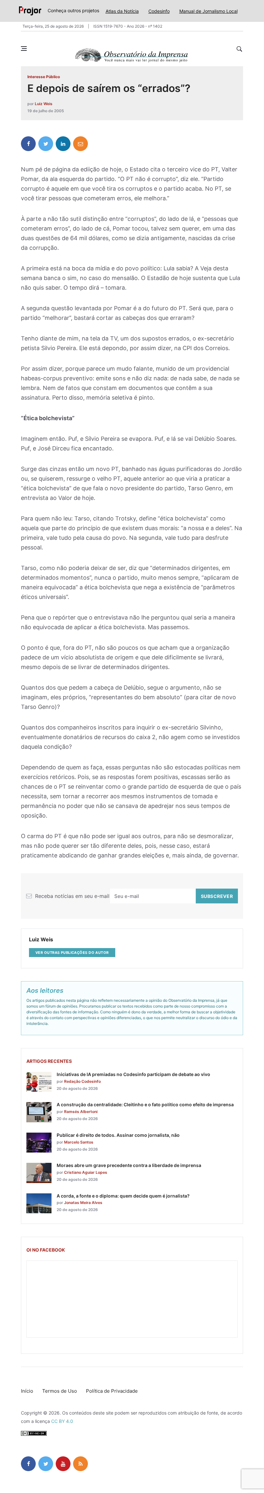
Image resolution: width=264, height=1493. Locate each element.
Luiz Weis (43, 103)
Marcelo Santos (78, 1142)
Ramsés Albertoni (81, 1111)
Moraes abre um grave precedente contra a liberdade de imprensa (129, 1165)
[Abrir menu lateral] (24, 48)
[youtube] (63, 1463)
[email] (80, 143)
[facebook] (28, 143)
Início (27, 1391)
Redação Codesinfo (82, 1081)
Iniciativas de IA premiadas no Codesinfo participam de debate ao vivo (133, 1074)
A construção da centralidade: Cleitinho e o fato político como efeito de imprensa (145, 1104)
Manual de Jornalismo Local (208, 11)
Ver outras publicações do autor (72, 952)
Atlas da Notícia (122, 11)
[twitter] (45, 143)
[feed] (80, 1463)
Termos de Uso (59, 1391)
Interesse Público (43, 76)
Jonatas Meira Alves (83, 1202)
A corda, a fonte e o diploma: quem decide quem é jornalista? (123, 1196)
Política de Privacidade (112, 1391)
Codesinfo (159, 11)
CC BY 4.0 (62, 1421)
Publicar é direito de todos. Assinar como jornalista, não (118, 1135)
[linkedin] (63, 143)
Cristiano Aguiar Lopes (85, 1172)
